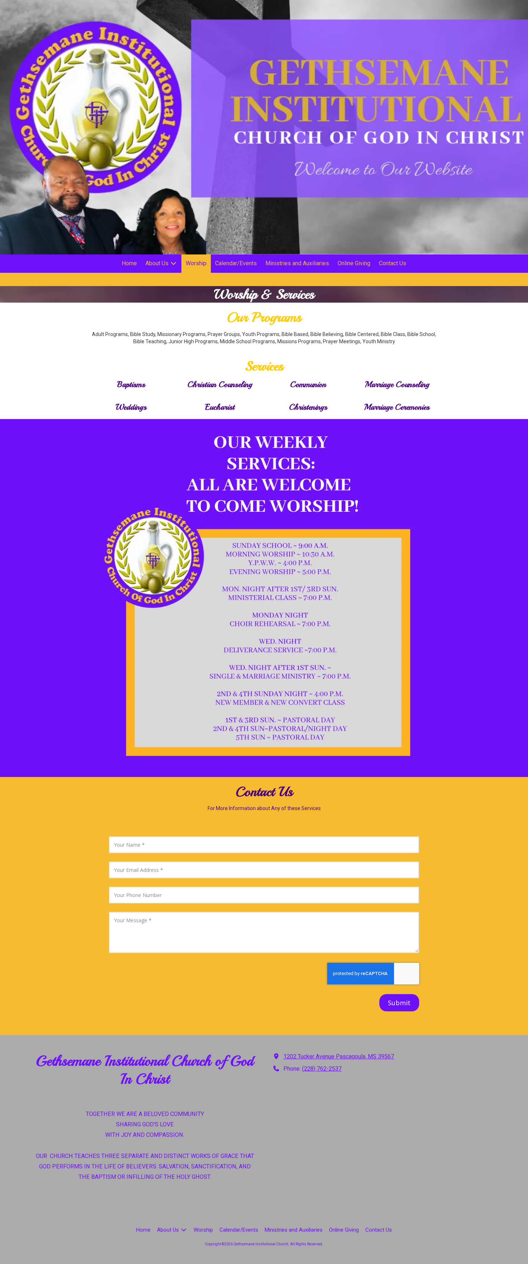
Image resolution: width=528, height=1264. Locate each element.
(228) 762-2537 (322, 1068)
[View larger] (264, 598)
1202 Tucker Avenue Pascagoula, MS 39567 (338, 1056)
